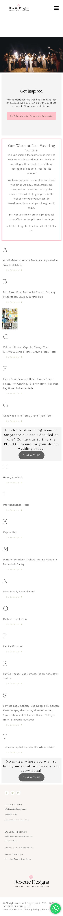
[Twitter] (12, 793)
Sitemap (46, 910)
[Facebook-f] (7, 793)
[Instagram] (18, 793)
